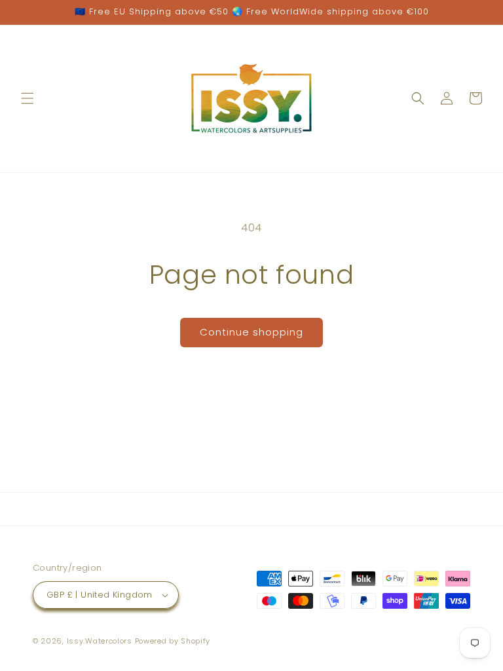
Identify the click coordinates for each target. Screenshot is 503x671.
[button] (27, 98)
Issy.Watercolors (99, 641)
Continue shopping (251, 332)
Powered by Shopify (173, 641)
